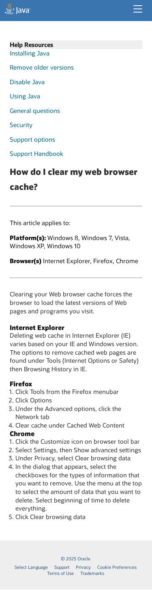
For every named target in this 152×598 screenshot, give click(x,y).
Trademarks (92, 573)
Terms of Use (60, 573)
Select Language (31, 567)
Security (21, 125)
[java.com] (18, 9)
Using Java (25, 96)
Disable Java (27, 82)
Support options (32, 139)
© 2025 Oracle (75, 558)
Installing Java (29, 53)
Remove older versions (42, 67)
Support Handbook (36, 153)
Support (62, 567)
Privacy (83, 567)
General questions (35, 110)
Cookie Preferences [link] (117, 567)
